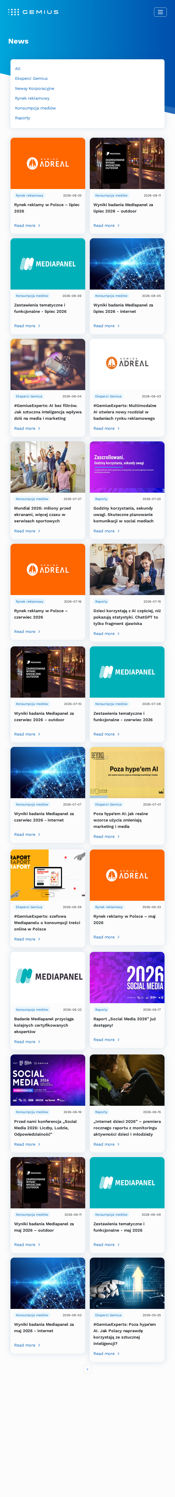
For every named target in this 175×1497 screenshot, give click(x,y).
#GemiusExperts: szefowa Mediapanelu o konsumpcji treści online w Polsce (47, 922)
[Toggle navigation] (160, 12)
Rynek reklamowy (32, 98)
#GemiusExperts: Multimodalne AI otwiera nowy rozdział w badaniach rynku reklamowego (124, 412)
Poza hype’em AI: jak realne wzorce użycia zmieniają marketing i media (120, 820)
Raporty (22, 117)
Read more (24, 225)
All (18, 68)
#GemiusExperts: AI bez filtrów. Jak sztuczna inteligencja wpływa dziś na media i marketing (48, 412)
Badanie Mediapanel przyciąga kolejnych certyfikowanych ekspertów (44, 1025)
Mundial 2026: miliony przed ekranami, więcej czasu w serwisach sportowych (42, 514)
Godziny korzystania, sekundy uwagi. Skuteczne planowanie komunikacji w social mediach (123, 514)
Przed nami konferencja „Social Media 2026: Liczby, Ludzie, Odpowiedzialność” (45, 1128)
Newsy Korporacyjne (34, 88)
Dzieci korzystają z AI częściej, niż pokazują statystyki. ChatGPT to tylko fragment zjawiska (127, 617)
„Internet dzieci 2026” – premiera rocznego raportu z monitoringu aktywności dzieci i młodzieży (127, 1128)
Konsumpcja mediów (35, 108)
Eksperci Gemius (31, 78)
